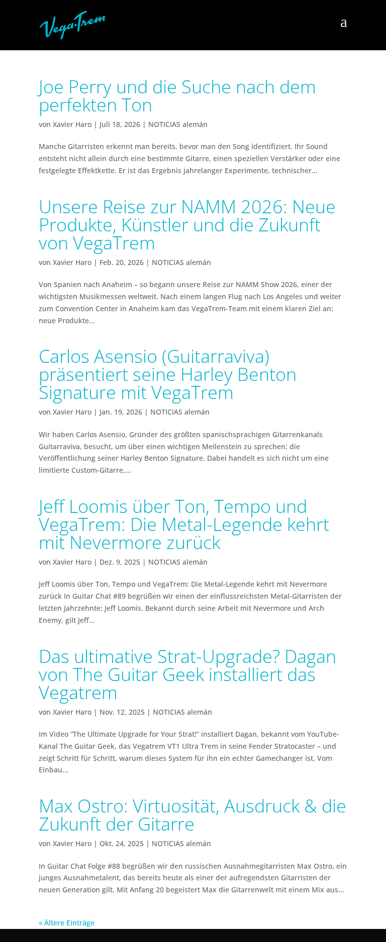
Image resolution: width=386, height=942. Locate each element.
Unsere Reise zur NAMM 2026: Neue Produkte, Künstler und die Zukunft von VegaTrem (187, 224)
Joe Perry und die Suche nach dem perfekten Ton (177, 95)
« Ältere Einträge (66, 922)
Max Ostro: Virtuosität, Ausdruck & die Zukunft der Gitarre (192, 814)
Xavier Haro (72, 124)
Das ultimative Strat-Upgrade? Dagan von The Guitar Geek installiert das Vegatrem (187, 674)
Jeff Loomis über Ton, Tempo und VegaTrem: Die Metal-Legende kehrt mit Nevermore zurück (184, 524)
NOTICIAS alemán (178, 124)
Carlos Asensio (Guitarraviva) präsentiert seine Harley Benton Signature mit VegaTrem (168, 374)
